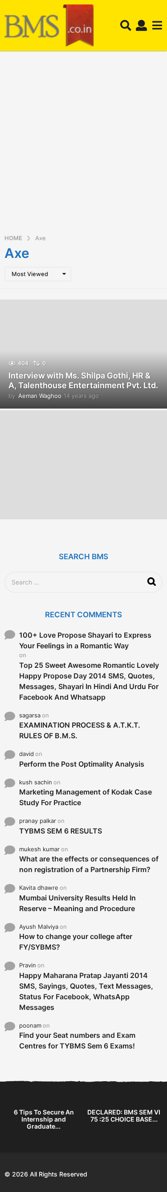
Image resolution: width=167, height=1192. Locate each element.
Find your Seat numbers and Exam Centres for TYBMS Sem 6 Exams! (77, 1040)
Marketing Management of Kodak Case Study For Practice (85, 797)
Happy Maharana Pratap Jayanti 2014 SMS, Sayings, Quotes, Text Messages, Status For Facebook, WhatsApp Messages (86, 991)
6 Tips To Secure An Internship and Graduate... (44, 1119)
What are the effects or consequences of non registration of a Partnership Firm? (89, 864)
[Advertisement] (83, 145)
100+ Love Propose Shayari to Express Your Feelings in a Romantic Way (85, 640)
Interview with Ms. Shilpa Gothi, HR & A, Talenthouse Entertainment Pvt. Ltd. (83, 380)
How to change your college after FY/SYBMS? (75, 941)
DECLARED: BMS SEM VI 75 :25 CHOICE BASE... (123, 1115)
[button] (125, 26)
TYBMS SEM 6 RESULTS (60, 830)
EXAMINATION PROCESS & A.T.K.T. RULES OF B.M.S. (79, 730)
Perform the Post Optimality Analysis (81, 764)
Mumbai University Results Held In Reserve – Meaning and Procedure (77, 903)
